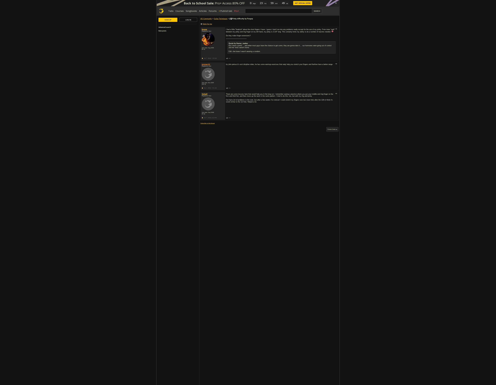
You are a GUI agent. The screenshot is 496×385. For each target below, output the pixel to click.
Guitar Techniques (220, 19)
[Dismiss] (336, 3)
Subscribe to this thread (207, 123)
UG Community (206, 19)
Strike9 (204, 94)
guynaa (205, 64)
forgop (204, 29)
